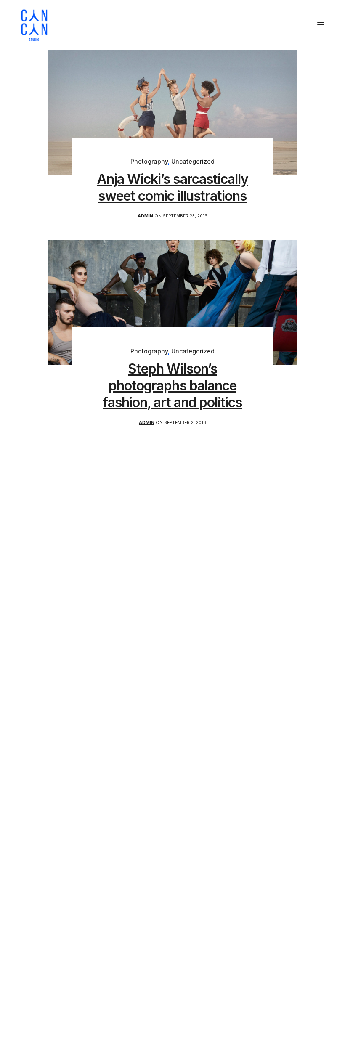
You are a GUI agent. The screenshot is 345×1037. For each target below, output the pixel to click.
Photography (149, 161)
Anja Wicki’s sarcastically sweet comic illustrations (172, 187)
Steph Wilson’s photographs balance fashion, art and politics (172, 386)
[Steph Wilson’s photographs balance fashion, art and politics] (173, 302)
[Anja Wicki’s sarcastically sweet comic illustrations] (173, 112)
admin (145, 215)
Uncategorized (193, 161)
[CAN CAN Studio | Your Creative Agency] (34, 25)
